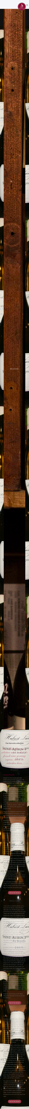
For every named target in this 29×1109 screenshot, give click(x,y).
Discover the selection (14, 892)
